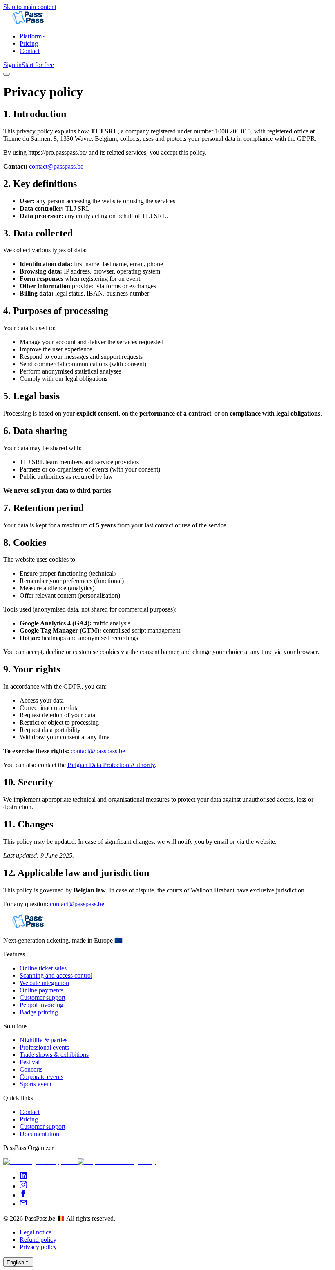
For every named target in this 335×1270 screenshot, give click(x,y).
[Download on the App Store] (40, 1161)
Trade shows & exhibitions (54, 1054)
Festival (30, 1062)
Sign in (12, 64)
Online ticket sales (43, 968)
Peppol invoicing (41, 1004)
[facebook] (23, 1195)
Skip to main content (29, 6)
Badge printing (39, 1012)
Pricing (29, 43)
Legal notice (35, 1232)
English (15, 1262)
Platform (31, 36)
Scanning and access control (56, 975)
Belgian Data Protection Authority (111, 764)
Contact (30, 50)
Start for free (38, 64)
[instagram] (23, 1186)
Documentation (39, 1133)
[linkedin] (23, 1177)
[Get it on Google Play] (117, 1161)
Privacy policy (38, 1246)
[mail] (23, 1204)
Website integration (44, 982)
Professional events (44, 1047)
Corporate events (41, 1076)
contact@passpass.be (56, 166)
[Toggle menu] (6, 74)
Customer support (42, 997)
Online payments (41, 990)
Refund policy (38, 1239)
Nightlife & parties (43, 1039)
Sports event (35, 1084)
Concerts (31, 1069)
